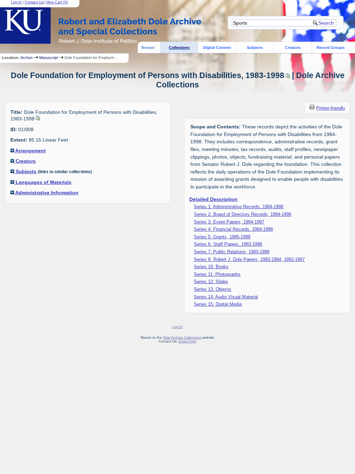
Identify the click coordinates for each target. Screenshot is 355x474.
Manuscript (48, 58)
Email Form (187, 341)
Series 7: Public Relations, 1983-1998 (231, 251)
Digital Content (217, 47)
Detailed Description (213, 199)
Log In (16, 2)
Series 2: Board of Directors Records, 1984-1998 (242, 214)
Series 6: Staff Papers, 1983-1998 (228, 244)
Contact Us (34, 2)
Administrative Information (46, 192)
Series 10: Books (211, 266)
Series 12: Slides (211, 281)
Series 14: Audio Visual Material (226, 296)
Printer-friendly (330, 108)
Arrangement (30, 150)
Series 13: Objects (212, 289)
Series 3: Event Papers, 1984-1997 (229, 222)
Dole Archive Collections (182, 337)
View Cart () (57, 2)
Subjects (255, 47)
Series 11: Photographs (217, 274)
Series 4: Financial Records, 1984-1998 (233, 229)
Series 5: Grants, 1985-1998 (222, 236)
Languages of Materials (42, 182)
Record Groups (331, 47)
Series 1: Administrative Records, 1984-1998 (238, 206)
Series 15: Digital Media (218, 304)
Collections (179, 47)
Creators (293, 47)
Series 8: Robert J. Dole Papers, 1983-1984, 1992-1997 (249, 259)
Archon (26, 58)
